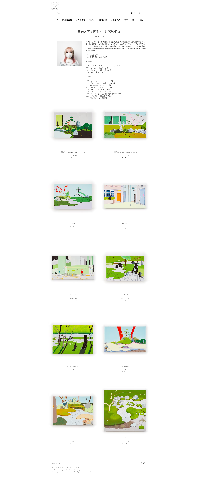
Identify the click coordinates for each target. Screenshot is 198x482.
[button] (56, 19)
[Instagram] (132, 13)
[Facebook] (135, 13)
